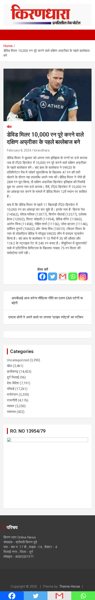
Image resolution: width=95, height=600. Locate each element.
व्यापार (10, 406)
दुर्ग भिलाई (13, 377)
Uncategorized (18, 360)
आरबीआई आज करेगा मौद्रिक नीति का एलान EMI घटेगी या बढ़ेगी (47, 300)
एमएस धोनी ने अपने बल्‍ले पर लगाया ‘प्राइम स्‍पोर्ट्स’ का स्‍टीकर (45, 317)
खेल (9, 127)
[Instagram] (83, 276)
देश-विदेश (13, 383)
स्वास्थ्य (11, 412)
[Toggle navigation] (9, 35)
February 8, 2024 (19, 150)
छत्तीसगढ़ (12, 372)
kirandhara (42, 150)
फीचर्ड (10, 389)
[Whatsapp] (72, 276)
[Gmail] (62, 276)
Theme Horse (69, 586)
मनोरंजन (12, 395)
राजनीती (12, 400)
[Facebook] (42, 276)
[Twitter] (52, 276)
